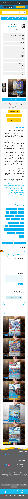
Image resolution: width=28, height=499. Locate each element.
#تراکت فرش (15, 226)
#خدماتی (22, 226)
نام (22, 263)
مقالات (21, 457)
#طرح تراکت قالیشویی (14, 223)
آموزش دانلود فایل (14, 111)
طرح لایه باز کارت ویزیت (15, 484)
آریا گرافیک (15, 184)
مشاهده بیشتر (6, 314)
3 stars (16, 104)
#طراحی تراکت (13, 209)
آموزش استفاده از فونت (14, 120)
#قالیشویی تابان (11, 233)
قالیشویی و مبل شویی (19, 70)
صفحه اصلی (21, 454)
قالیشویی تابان (17, 196)
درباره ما (7, 456)
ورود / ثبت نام (7, 7)
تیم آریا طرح (14, 497)
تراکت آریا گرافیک (15, 189)
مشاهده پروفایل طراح (12, 26)
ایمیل (21, 268)
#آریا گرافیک (21, 209)
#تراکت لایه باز (13, 212)
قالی (17, 192)
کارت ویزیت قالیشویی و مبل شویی (20, 243)
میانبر (2, 251)
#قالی (10, 226)
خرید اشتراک (19, 7)
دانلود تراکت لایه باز (19, 185)
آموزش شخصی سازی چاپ (14, 116)
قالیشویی (11, 196)
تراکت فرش (21, 192)
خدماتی (6, 191)
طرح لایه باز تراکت (23, 484)
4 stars (18, 104)
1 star (13, 104)
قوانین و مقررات (7, 454)
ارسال (20, 284)
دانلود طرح (14, 100)
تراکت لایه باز (10, 185)
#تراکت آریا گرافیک (15, 219)
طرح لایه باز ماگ (14, 486)
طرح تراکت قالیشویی (14, 191)
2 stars (15, 104)
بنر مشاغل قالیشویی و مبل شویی (7, 243)
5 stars (19, 104)
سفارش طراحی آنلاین (5, 3)
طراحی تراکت (8, 184)
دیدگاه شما (20, 273)
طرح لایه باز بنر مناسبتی (5, 484)
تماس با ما (7, 457)
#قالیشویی (21, 237)
